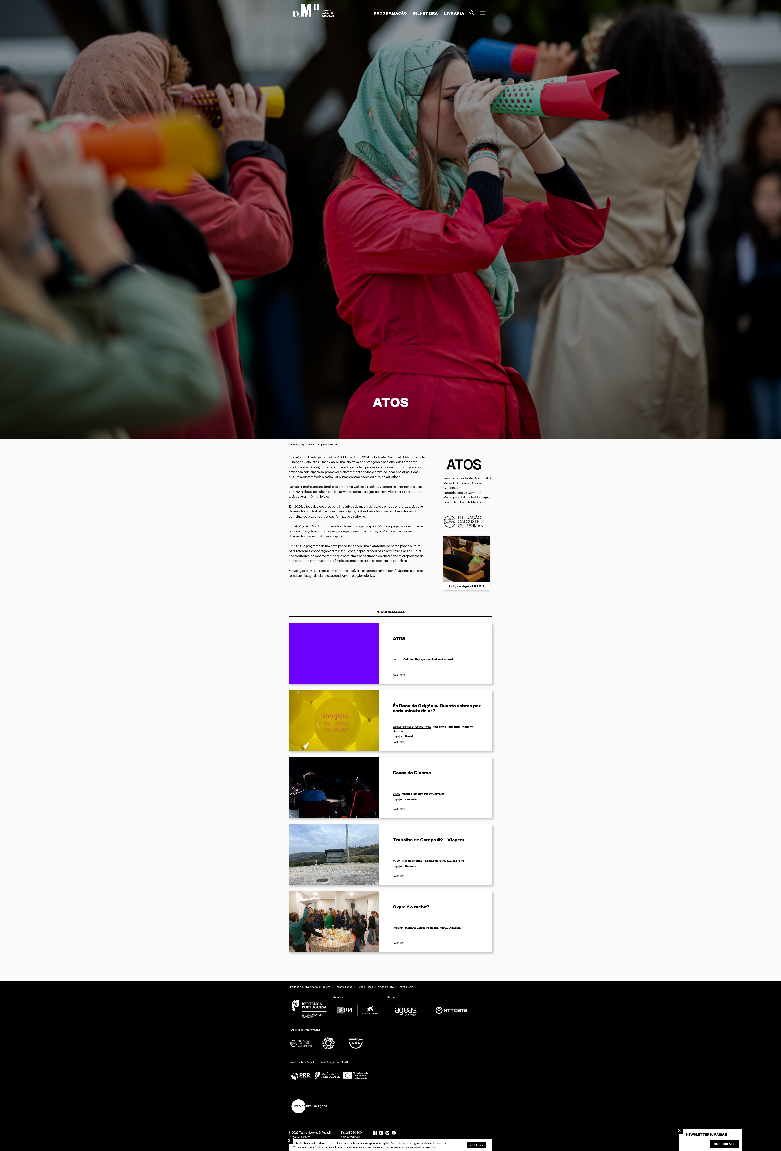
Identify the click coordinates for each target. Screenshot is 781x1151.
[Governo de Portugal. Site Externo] (309, 1009)
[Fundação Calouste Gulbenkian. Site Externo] (301, 1043)
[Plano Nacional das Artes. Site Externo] (328, 1043)
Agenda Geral (406, 986)
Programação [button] (390, 13)
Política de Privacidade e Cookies (310, 986)
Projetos (322, 444)
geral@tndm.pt (350, 1136)
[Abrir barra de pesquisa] (472, 13)
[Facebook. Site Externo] (375, 1133)
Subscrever (724, 1144)
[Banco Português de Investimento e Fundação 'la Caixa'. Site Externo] (358, 1010)
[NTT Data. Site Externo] (451, 1010)
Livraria (454, 13)
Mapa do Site (386, 986)
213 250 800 (354, 1132)
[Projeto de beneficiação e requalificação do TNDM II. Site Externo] (329, 1075)
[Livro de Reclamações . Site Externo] (309, 1106)
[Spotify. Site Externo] (387, 1133)
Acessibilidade (343, 986)
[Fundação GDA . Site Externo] (356, 1043)
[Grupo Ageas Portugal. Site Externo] (407, 1010)
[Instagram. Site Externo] (381, 1133)
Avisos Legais (365, 986)
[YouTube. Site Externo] (394, 1133)
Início (311, 444)
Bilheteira (425, 13)
